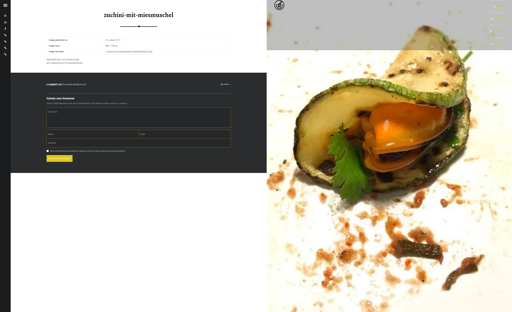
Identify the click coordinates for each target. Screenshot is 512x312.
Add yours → (226, 84)
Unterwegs (499, 18)
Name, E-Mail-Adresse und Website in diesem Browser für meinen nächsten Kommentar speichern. (87, 151)
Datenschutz (498, 31)
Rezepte (500, 6)
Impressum (499, 44)
